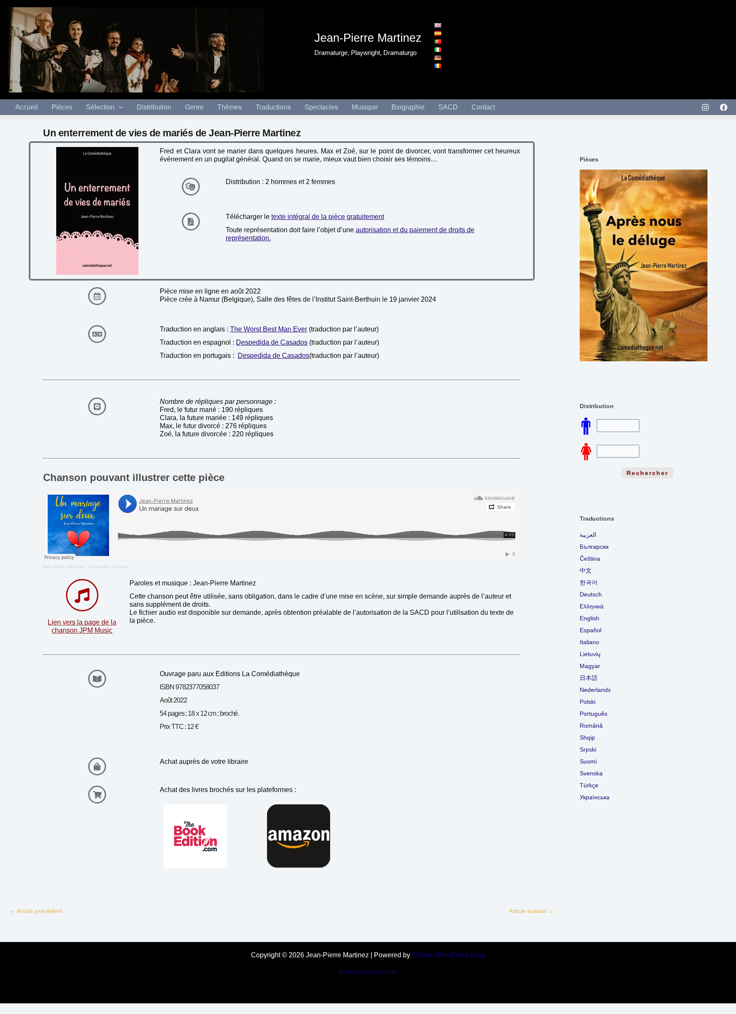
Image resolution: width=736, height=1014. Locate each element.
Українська (595, 797)
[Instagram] (705, 107)
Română (591, 725)
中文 (586, 570)
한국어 (589, 582)
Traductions (273, 107)
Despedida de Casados (272, 342)
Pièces (62, 107)
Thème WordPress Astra (449, 955)
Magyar (590, 666)
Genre (194, 107)
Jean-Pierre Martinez (63, 566)
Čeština (590, 558)
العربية (588, 534)
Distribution (154, 107)
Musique (365, 107)
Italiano (589, 642)
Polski (587, 701)
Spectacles (321, 107)
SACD (448, 107)
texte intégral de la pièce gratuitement (327, 216)
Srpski (588, 749)
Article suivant (531, 911)
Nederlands (595, 689)
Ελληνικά (592, 606)
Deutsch (591, 594)
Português (593, 713)
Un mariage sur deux (107, 566)
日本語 (589, 677)
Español (590, 630)
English (589, 618)
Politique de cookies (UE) (368, 972)
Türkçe (589, 785)
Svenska (591, 773)
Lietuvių (590, 654)
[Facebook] (723, 107)
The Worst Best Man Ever (268, 329)
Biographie (408, 107)
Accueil (26, 107)
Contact (483, 107)
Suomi (588, 761)
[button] (119, 107)
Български (594, 546)
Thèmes (229, 107)
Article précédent (35, 911)
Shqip (587, 737)
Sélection (100, 107)
